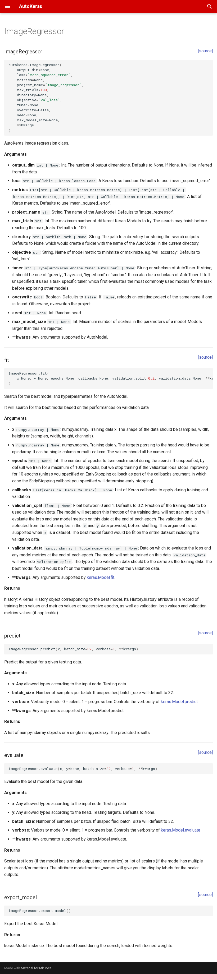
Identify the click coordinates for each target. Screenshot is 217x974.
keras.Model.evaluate (180, 830)
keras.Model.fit (100, 577)
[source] (205, 50)
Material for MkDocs (36, 968)
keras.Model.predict (179, 701)
